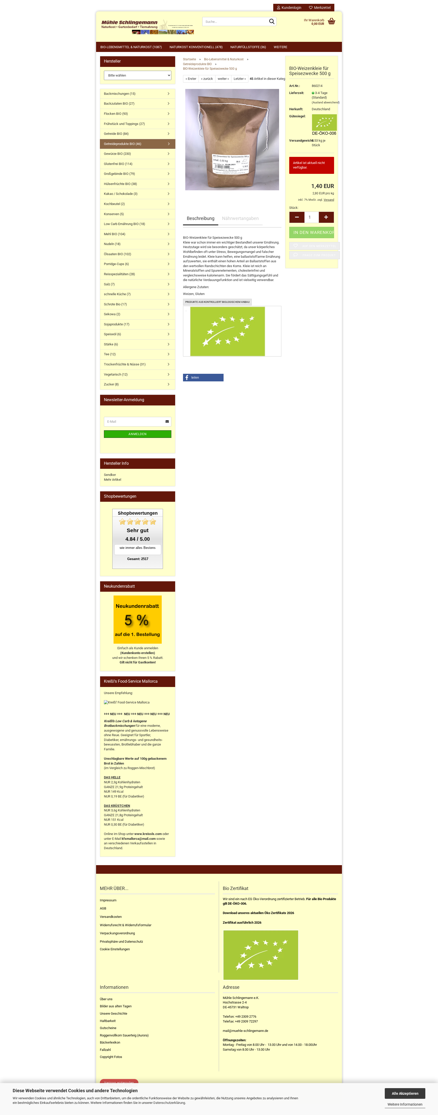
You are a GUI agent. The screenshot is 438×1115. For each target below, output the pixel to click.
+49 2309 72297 (246, 1021)
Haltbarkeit (108, 1021)
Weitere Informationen (405, 1104)
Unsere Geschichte (113, 1013)
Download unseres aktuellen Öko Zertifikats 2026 (258, 913)
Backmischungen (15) (120, 94)
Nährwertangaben (240, 218)
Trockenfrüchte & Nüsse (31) (125, 364)
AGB (103, 908)
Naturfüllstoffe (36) (248, 47)
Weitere (280, 47)
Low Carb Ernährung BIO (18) (124, 224)
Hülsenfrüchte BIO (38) (120, 184)
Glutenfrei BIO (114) (118, 164)
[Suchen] (272, 21)
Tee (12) (110, 354)
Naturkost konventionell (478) (196, 47)
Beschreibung (200, 218)
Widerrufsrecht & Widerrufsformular (125, 925)
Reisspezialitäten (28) (119, 274)
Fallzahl (105, 1050)
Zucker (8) (111, 384)
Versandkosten (111, 917)
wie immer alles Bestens (138, 548)
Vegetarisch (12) (116, 374)
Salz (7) (109, 284)
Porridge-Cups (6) (116, 264)
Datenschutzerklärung (169, 1103)
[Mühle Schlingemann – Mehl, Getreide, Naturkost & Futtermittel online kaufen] (147, 26)
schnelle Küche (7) (117, 294)
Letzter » (240, 79)
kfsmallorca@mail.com (139, 839)
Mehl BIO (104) (114, 234)
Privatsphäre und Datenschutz (121, 941)
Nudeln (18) (112, 244)
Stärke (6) (111, 344)
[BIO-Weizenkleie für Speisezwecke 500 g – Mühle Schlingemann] (232, 139)
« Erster (191, 79)
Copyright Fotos (111, 1057)
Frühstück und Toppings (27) (124, 124)
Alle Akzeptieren (405, 1093)
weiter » (223, 79)
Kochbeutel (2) (114, 204)
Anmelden (138, 434)
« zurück (207, 79)
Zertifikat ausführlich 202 (241, 922)
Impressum (108, 900)
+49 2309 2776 (245, 1016)
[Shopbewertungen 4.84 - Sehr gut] (137, 521)
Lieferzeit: (296, 93)
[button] (203, 377)
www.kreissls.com (148, 834)
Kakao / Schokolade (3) (121, 194)
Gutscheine (108, 1028)
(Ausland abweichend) (326, 102)
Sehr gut (138, 530)
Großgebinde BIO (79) (119, 174)
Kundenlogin (290, 8)
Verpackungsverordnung (117, 933)
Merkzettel (322, 8)
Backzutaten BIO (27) (119, 103)
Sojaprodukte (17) (117, 324)
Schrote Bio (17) (115, 304)
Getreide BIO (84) (116, 134)
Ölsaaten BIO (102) (117, 254)
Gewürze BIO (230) (117, 154)
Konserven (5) (114, 214)
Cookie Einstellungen (115, 949)
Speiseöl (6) (112, 334)
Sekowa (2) (112, 314)
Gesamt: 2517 (137, 559)
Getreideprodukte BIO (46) (122, 144)
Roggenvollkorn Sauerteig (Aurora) (124, 1035)
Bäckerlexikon (110, 1042)
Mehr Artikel (112, 479)
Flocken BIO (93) (116, 114)
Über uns (106, 999)
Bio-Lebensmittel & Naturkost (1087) (131, 47)
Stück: (293, 208)
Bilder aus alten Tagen (116, 1006)
